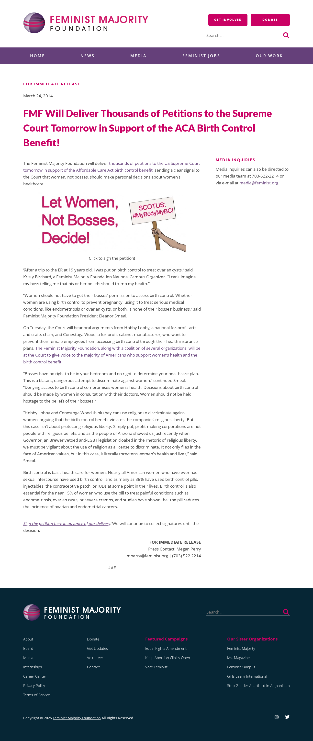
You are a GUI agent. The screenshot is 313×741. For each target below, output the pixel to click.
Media (138, 55)
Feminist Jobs (201, 55)
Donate (270, 20)
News (87, 55)
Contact (93, 666)
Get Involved (228, 20)
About (28, 639)
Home (37, 55)
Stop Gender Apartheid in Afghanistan (258, 685)
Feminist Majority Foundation (77, 718)
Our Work (269, 55)
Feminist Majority (241, 648)
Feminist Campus (241, 666)
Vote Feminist (156, 666)
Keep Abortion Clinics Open (167, 657)
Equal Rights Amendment (166, 648)
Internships (32, 666)
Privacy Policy (34, 685)
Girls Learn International (247, 676)
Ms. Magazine (238, 657)
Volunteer (95, 657)
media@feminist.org (258, 183)
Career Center (34, 676)
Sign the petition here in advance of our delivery (66, 523)
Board (28, 648)
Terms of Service (36, 694)
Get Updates (97, 648)
